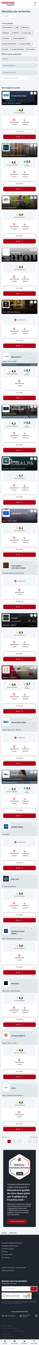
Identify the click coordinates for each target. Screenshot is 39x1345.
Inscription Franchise (8, 1336)
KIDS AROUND (16, 253)
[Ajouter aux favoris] (31, 93)
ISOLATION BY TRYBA (18, 722)
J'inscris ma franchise (17, 1221)
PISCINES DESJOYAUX (18, 96)
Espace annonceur (8, 1271)
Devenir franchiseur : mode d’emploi (14, 1268)
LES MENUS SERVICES (18, 670)
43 (30, 1141)
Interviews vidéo (7, 1255)
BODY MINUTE (16, 514)
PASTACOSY (15, 984)
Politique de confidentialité (10, 1328)
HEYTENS (14, 148)
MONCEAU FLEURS (17, 409)
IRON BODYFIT (16, 357)
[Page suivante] (35, 1141)
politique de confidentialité (29, 1301)
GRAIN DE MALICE (17, 775)
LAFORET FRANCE (17, 827)
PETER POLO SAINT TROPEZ (17, 932)
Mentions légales (7, 1326)
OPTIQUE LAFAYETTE (18, 1036)
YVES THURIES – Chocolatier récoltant (18, 567)
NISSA (13, 1088)
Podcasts (5, 1252)
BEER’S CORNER (16, 305)
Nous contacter (6, 1334)
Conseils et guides (8, 1249)
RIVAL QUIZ (15, 879)
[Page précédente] (4, 1141)
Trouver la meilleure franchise (12, 1243)
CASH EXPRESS (16, 200)
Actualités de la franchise (10, 1246)
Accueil (4, 1233)
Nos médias (5, 1258)
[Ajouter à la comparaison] (35, 93)
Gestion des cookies (19, 1331)
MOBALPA (14, 461)
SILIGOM (14, 618)
